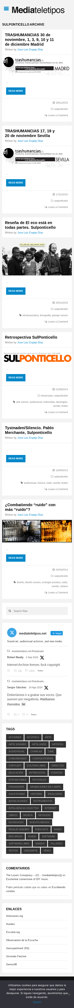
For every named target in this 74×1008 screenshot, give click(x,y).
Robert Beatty (15, 657)
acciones (15, 737)
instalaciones (18, 801)
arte (48, 737)
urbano (64, 586)
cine (51, 751)
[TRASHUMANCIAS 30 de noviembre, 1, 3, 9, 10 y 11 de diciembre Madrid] (37, 65)
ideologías (61, 402)
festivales (39, 779)
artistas (57, 744)
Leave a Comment (58, 115)
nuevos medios (40, 822)
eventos (56, 772)
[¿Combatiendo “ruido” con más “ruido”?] (37, 531)
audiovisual (36, 402)
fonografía (45, 315)
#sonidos (13, 704)
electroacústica (30, 315)
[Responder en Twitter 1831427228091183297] (9, 671)
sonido (56, 406)
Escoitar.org (13, 932)
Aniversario (47, 395)
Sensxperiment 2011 (17, 948)
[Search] (10, 611)
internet (50, 808)
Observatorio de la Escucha (22, 940)
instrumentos (42, 801)
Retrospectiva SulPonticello (31, 337)
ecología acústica (51, 582)
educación (16, 772)
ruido (49, 483)
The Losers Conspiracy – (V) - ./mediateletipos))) (34, 875)
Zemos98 (11, 964)
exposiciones (17, 779)
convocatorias (43, 758)
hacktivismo (17, 794)
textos (65, 406)
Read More (15, 91)
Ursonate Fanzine (16, 956)
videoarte (30, 850)
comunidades (18, 758)
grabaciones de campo (45, 787)
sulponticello (61, 109)
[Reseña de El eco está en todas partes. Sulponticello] (37, 256)
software (48, 836)
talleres (57, 843)
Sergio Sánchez (16, 687)
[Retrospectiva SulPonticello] (37, 355)
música (41, 483)
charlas (36, 751)
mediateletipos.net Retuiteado (28, 651)
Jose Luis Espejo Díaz (30, 49)
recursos (15, 836)
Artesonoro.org (14, 915)
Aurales (10, 924)
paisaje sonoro (60, 315)
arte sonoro (22, 402)
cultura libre (36, 765)
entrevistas (49, 402)
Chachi (37, 1002)
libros (13, 815)
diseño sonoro (33, 582)
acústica (33, 737)
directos (58, 765)
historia (36, 794)
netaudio (44, 815)
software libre (19, 843)
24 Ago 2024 (35, 687)
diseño (20, 582)
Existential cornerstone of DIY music (27, 879)
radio (58, 829)
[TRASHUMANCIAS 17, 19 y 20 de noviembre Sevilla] (37, 156)
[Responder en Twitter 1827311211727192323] (9, 714)
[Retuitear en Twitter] (8, 650)
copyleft (15, 765)
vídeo (47, 850)
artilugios (39, 744)
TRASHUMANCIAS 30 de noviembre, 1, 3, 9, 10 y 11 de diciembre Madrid (29, 39)
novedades (16, 822)
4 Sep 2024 (32, 657)
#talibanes (47, 699)
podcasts (41, 829)
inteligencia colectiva (24, 808)
